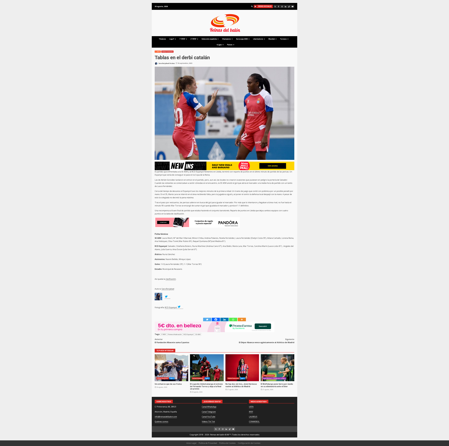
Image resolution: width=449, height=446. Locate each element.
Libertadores (258, 39)
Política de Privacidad (208, 443)
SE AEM (197, 334)
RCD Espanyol (171, 307)
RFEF (251, 411)
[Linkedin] (224, 319)
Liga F (171, 39)
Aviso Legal (191, 443)
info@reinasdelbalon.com (166, 416)
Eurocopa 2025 (242, 39)
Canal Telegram (209, 411)
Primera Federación (175, 334)
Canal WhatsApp (209, 406)
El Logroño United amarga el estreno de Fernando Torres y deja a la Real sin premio (207, 367)
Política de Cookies (227, 443)
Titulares (162, 39)
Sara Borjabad (168, 289)
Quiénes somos (161, 421)
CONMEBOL (254, 421)
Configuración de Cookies (249, 443)
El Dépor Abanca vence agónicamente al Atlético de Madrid (266, 341)
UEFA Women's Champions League (274, 378)
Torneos (283, 39)
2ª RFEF (193, 39)
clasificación (171, 279)
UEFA (251, 406)
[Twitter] (207, 319)
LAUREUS (253, 416)
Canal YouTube (208, 416)
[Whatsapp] (233, 319)
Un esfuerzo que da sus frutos (171, 367)
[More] (242, 319)
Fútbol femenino (167, 51)
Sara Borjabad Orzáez (166, 63)
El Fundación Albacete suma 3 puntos (172, 341)
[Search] (252, 6)
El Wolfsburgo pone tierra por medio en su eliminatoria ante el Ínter (277, 367)
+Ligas (219, 45)
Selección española (209, 39)
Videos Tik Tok (208, 421)
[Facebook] (216, 319)
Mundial (271, 39)
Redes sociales (265, 6)
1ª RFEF (182, 39)
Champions (226, 39)
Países (229, 45)
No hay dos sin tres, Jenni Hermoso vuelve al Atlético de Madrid (242, 367)
